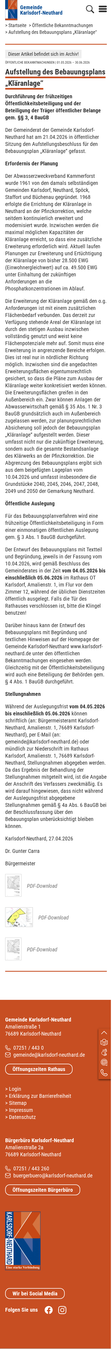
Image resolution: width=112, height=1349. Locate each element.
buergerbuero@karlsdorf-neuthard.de (52, 1175)
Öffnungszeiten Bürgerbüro (43, 1190)
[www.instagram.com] (59, 1310)
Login (15, 1089)
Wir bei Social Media (35, 1293)
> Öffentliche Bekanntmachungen (61, 25)
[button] (100, 8)
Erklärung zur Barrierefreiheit (40, 1096)
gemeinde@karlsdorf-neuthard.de (49, 1055)
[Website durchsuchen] (90, 10)
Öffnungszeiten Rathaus (39, 1069)
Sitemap (18, 1103)
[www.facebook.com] (46, 1310)
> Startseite (15, 25)
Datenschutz (22, 1117)
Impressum (21, 1110)
